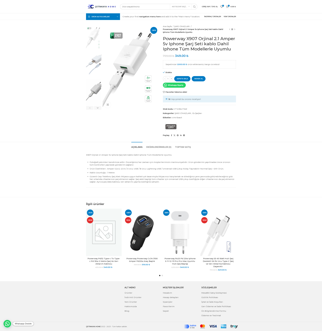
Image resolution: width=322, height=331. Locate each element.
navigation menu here (150, 16)
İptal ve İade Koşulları (212, 302)
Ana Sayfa (167, 26)
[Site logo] (101, 6)
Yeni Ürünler (131, 302)
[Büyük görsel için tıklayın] (108, 105)
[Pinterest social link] (177, 135)
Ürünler (128, 293)
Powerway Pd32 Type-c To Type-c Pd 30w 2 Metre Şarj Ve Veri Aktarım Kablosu (104, 261)
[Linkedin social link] (180, 135)
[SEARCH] (194, 7)
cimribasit (177, 117)
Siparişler (167, 302)
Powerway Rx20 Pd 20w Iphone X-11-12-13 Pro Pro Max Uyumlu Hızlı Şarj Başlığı (180, 261)
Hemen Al (198, 79)
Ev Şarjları (197, 113)
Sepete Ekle (182, 79)
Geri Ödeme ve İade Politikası (216, 306)
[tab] (137, 146)
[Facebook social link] (171, 135)
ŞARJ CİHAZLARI (182, 26)
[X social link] (174, 135)
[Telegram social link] (184, 135)
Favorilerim (168, 306)
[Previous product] (229, 29)
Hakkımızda (131, 306)
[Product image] (104, 232)
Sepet (166, 311)
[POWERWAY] (171, 126)
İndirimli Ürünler (133, 297)
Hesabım (167, 293)
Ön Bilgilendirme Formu (213, 311)
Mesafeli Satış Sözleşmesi (214, 293)
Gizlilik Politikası (209, 297)
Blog (127, 311)
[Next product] (234, 29)
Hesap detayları (171, 297)
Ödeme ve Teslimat (211, 315)
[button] (7, 323)
